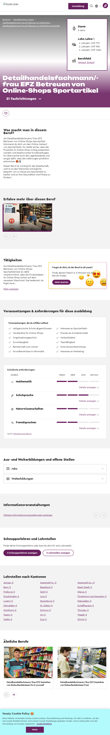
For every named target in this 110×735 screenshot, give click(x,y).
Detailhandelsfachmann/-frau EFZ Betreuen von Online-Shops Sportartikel (31, 26)
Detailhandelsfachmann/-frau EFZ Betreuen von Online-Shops (26, 23)
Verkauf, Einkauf (86, 62)
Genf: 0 (44, 592)
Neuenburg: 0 (47, 601)
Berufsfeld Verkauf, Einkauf (24, 20)
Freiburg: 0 (9, 592)
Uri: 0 (43, 615)
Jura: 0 (43, 596)
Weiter (35, 730)
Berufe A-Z (6, 20)
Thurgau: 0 (83, 610)
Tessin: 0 (7, 615)
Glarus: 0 (82, 592)
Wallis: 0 (7, 619)
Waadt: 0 (82, 615)
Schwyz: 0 (45, 610)
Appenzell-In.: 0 (48, 583)
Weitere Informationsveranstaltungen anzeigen (27, 515)
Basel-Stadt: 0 (84, 587)
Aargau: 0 (8, 583)
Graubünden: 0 (11, 596)
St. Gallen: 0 (46, 606)
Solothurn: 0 (9, 610)
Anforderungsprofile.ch (22, 434)
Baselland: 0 (46, 587)
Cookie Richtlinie (44, 724)
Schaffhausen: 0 (85, 606)
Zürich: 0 (82, 619)
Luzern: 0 (8, 601)
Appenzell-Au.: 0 (86, 583)
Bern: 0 (7, 587)
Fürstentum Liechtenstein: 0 (92, 596)
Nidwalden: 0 (84, 601)
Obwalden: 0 (10, 606)
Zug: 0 (43, 619)
